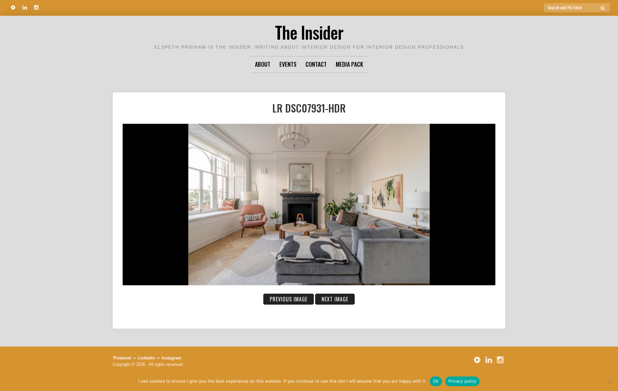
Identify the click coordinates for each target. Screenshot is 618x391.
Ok (436, 381)
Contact (316, 64)
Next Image (335, 299)
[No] (610, 381)
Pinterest (122, 358)
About (262, 64)
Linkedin (146, 358)
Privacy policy (462, 381)
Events (287, 64)
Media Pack (349, 64)
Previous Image (288, 299)
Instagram (172, 358)
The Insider (309, 32)
